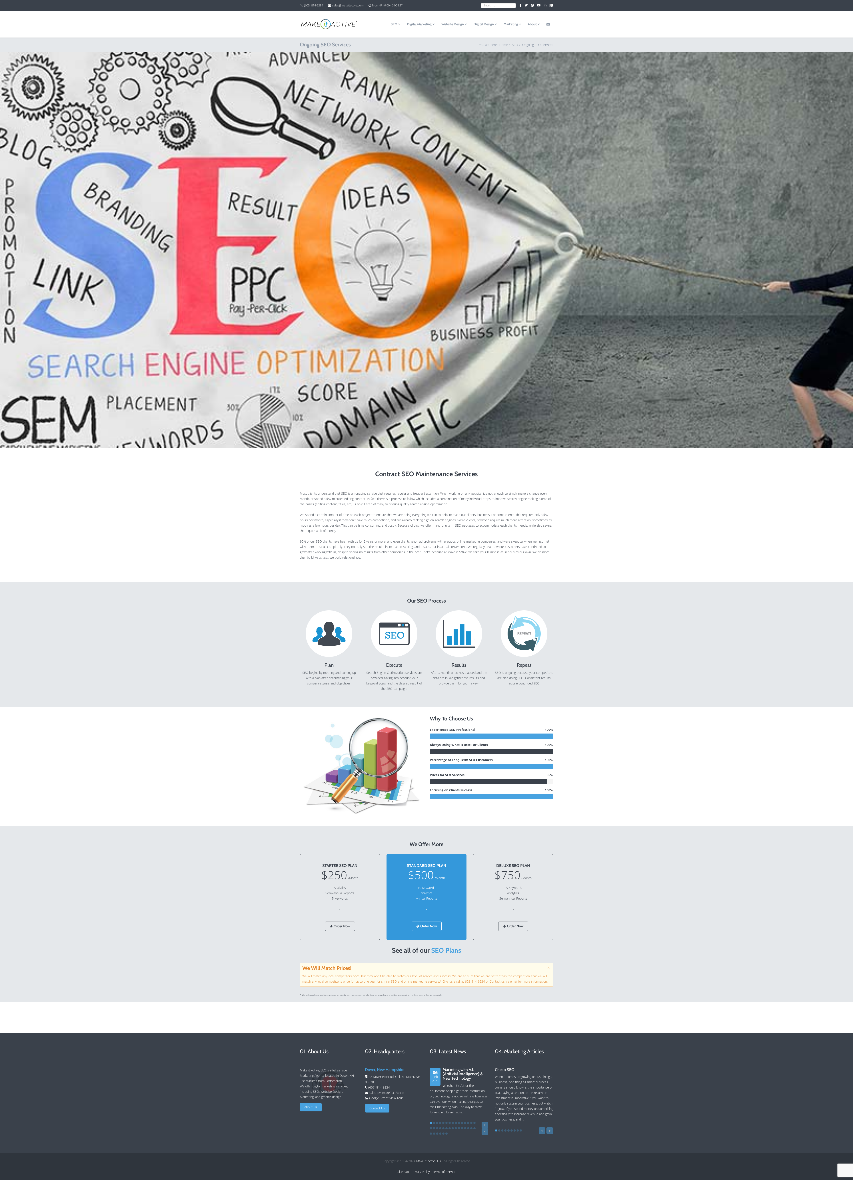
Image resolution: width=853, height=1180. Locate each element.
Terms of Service (444, 1172)
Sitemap (403, 1172)
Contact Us (377, 1108)
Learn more (454, 1112)
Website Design (452, 24)
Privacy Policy (421, 1172)
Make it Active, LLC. (429, 1161)
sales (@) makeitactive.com (387, 1093)
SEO (394, 24)
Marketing (511, 24)
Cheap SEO (504, 1069)
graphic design (331, 1097)
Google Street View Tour (386, 1098)
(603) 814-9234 (313, 5)
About (532, 24)
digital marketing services (330, 1086)
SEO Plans (446, 950)
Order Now (341, 926)
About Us (310, 1107)
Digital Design (484, 24)
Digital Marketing (419, 24)
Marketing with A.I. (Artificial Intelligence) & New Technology (463, 1074)
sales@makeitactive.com (347, 5)
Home (503, 45)
